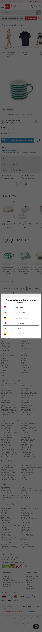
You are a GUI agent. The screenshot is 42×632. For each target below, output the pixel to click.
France (21, 323)
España (21, 334)
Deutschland (21, 318)
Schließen (39, 295)
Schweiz (21, 312)
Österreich (21, 307)
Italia (21, 328)
